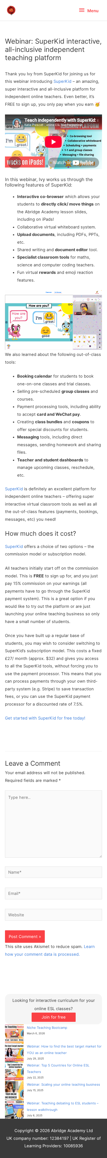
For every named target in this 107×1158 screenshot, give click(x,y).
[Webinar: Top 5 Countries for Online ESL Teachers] (14, 1071)
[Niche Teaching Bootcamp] (14, 1033)
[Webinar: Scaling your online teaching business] (14, 1090)
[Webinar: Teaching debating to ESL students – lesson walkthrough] (14, 1109)
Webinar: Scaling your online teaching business (63, 1084)
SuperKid (62, 81)
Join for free (54, 1017)
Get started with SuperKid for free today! (45, 718)
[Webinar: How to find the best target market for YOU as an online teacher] (14, 1052)
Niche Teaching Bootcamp (47, 1028)
